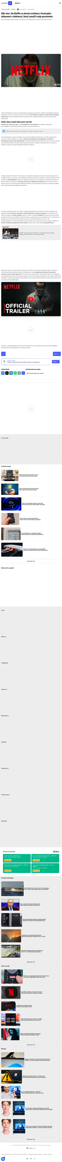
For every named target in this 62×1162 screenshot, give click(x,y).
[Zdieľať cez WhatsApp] (15, 373)
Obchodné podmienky (7, 1154)
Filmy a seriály (6, 9)
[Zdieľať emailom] (19, 373)
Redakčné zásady (33, 1154)
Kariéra (45, 1154)
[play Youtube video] (31, 299)
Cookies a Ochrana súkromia (21, 1154)
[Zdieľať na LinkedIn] (11, 373)
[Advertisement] (31, 32)
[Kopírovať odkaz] (23, 373)
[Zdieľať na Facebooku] (3, 373)
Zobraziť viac (31, 561)
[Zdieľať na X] (7, 373)
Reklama (40, 1154)
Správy (13, 9)
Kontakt (50, 1154)
